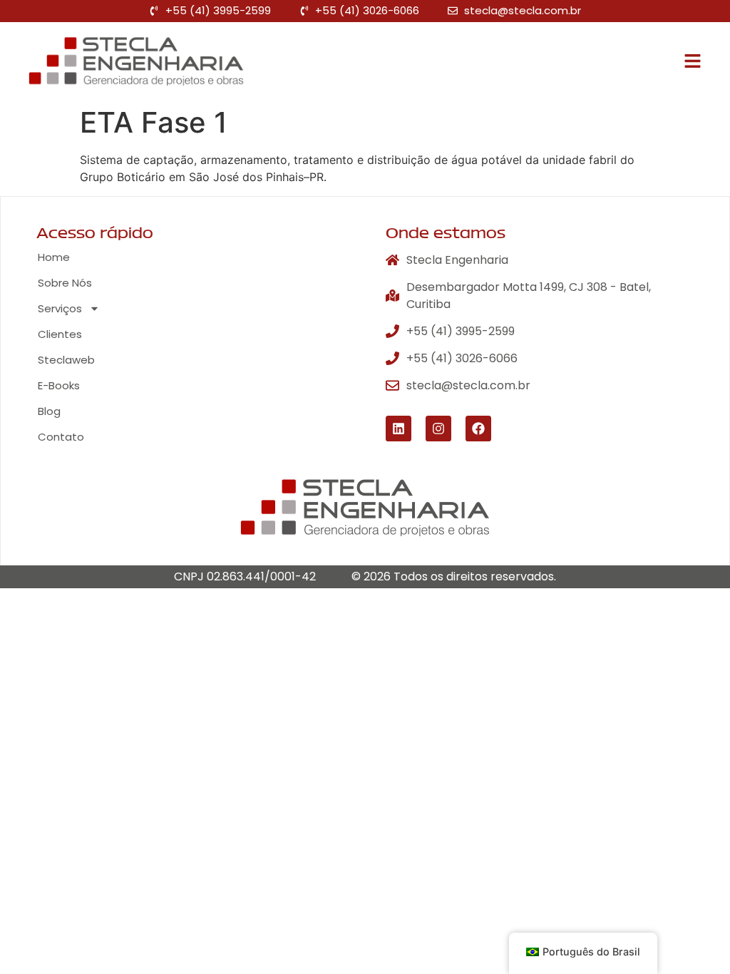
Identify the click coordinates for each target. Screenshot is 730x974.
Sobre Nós (65, 282)
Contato (61, 436)
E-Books (59, 385)
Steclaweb (66, 359)
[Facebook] (478, 428)
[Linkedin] (398, 428)
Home (54, 257)
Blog (49, 411)
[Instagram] (438, 428)
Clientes (60, 334)
